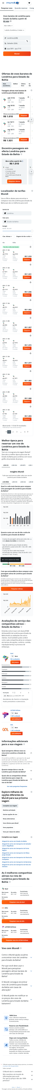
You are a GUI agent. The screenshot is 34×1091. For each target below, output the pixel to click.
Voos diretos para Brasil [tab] (10, 823)
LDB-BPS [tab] (23, 465)
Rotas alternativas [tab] (9, 819)
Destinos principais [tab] (9, 810)
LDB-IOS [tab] (5, 465)
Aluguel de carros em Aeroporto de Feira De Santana (16, 865)
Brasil (18, 1087)
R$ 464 (6, 21)
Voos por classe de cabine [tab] (11, 832)
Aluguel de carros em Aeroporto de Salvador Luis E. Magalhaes (16, 845)
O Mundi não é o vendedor (12, 1072)
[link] (14, 181)
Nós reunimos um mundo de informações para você (13, 1075)
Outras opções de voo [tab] (10, 814)
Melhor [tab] (15, 84)
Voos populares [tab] (8, 827)
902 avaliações (15, 659)
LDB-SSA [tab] (14, 465)
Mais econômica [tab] (6, 85)
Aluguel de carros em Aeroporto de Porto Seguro (15, 849)
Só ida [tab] (30, 85)
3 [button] (16, 432)
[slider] (32, 231)
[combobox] (18, 213)
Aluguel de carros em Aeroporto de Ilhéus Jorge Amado (15, 854)
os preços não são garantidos (10, 1066)
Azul (11, 653)
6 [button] (24, 432)
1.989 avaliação (15, 716)
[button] (3, 3)
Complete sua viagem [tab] (10, 806)
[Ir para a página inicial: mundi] (12, 3)
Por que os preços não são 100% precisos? (14, 1079)
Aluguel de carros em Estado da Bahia (14, 841)
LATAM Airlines (15, 710)
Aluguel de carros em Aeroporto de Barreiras (16, 862)
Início (13, 1087)
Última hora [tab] (23, 85)
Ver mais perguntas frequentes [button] (17, 786)
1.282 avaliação (15, 730)
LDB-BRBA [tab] (5, 482)
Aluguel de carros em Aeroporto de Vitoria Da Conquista (17, 858)
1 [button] (9, 432)
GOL (11, 725)
